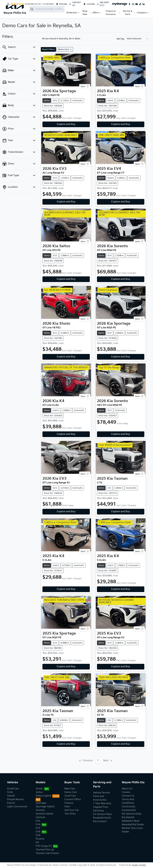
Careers (126, 792)
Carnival (40, 817)
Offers (95, 12)
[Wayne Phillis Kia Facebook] (130, 4)
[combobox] (47, 9)
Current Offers (72, 799)
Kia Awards (128, 817)
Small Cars (13, 788)
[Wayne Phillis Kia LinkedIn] (144, 4)
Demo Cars (70, 792)
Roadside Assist (102, 817)
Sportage (41, 803)
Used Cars (70, 795)
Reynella (63, 4)
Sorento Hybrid (44, 813)
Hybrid (11, 795)
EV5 (38, 828)
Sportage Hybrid (45, 806)
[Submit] (32, 9)
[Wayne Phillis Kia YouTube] (137, 4)
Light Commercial (17, 806)
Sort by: (120, 39)
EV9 (38, 835)
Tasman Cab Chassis (47, 853)
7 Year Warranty (102, 803)
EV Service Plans (102, 814)
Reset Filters (48, 49)
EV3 (38, 821)
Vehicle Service (101, 792)
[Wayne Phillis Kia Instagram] (134, 4)
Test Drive (70, 813)
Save (83, 86)
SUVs (10, 792)
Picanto (40, 839)
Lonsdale (91, 4)
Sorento (40, 810)
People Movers (15, 799)
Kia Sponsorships (131, 813)
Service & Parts (127, 13)
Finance (68, 803)
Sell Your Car (71, 810)
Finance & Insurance (111, 13)
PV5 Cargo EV (44, 846)
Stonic (39, 788)
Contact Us (128, 795)
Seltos (39, 792)
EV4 (38, 824)
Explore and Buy (66, 124)
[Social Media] (141, 4)
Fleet (67, 806)
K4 (37, 842)
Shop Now (84, 13)
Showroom (71, 12)
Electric (11, 803)
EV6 (38, 831)
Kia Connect (100, 821)
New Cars (69, 788)
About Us (127, 788)
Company (142, 12)
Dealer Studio (139, 865)
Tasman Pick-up (45, 849)
